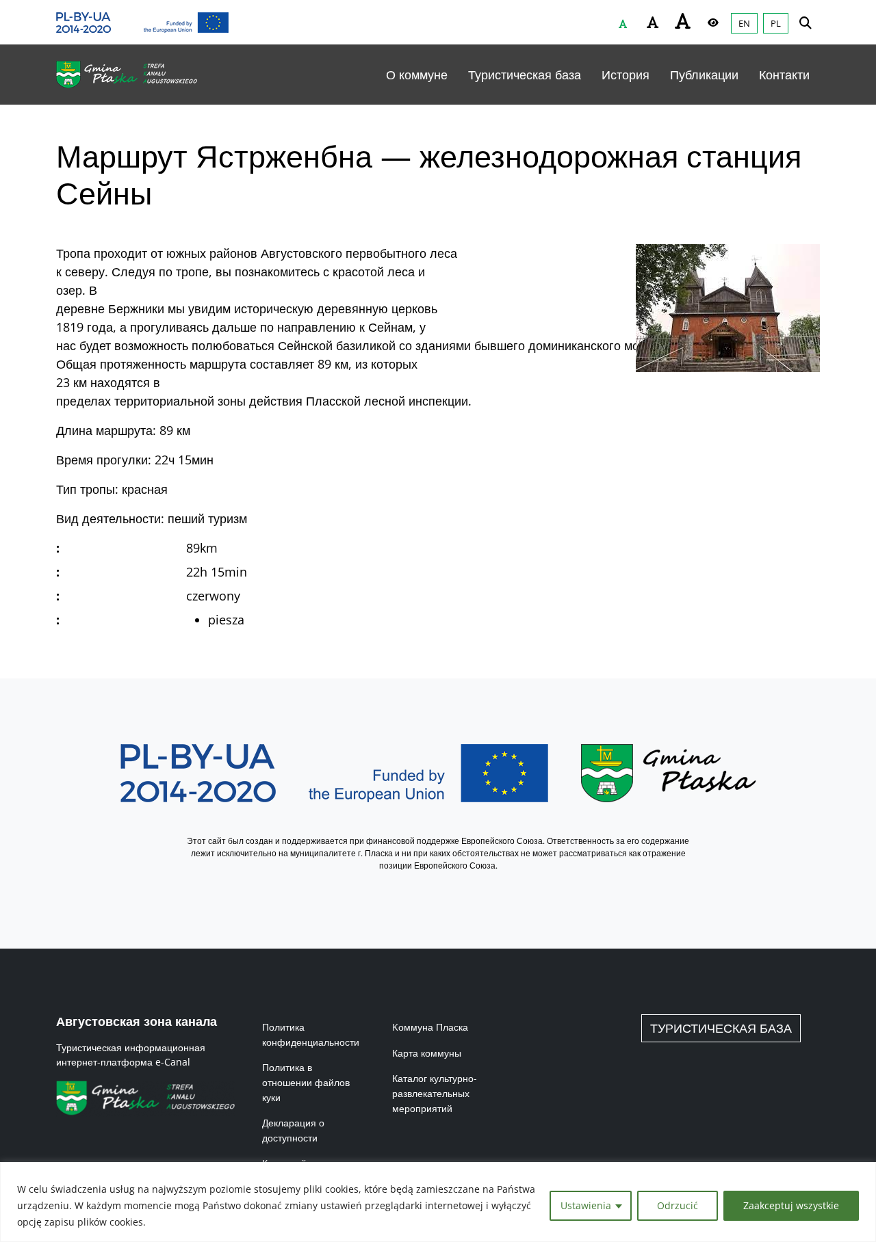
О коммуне (417, 74)
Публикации (704, 74)
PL (776, 23)
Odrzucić (677, 1205)
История (625, 74)
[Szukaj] (805, 22)
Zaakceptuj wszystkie (791, 1205)
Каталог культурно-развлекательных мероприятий (434, 1093)
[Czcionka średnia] (653, 23)
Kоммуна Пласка (430, 1026)
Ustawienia (586, 1205)
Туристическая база (524, 74)
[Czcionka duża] (683, 20)
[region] (438, 1202)
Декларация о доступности (293, 1130)
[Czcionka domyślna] (623, 24)
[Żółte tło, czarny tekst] (713, 23)
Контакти (784, 74)
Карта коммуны (426, 1052)
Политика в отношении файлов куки (306, 1082)
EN (744, 23)
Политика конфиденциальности (310, 1034)
